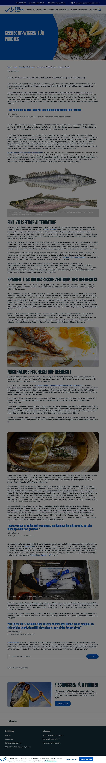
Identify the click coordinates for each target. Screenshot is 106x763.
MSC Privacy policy (51, 761)
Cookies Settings (71, 759)
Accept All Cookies (86, 759)
